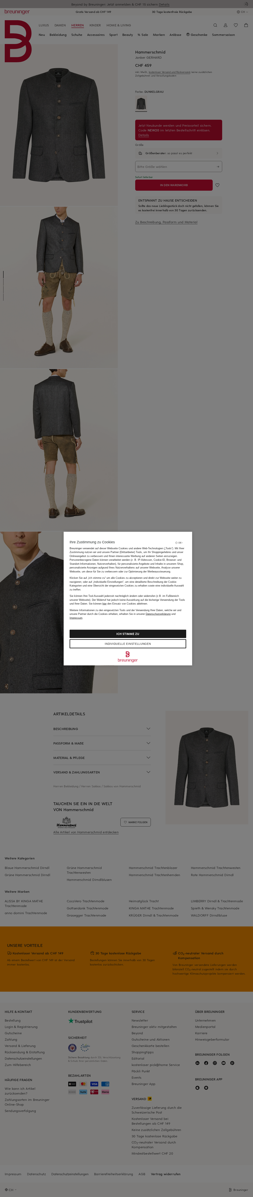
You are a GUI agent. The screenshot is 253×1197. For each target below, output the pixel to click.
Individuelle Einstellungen (128, 643)
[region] (128, 598)
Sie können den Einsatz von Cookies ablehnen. (118, 603)
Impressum (76, 617)
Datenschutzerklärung (158, 613)
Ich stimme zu (127, 634)
